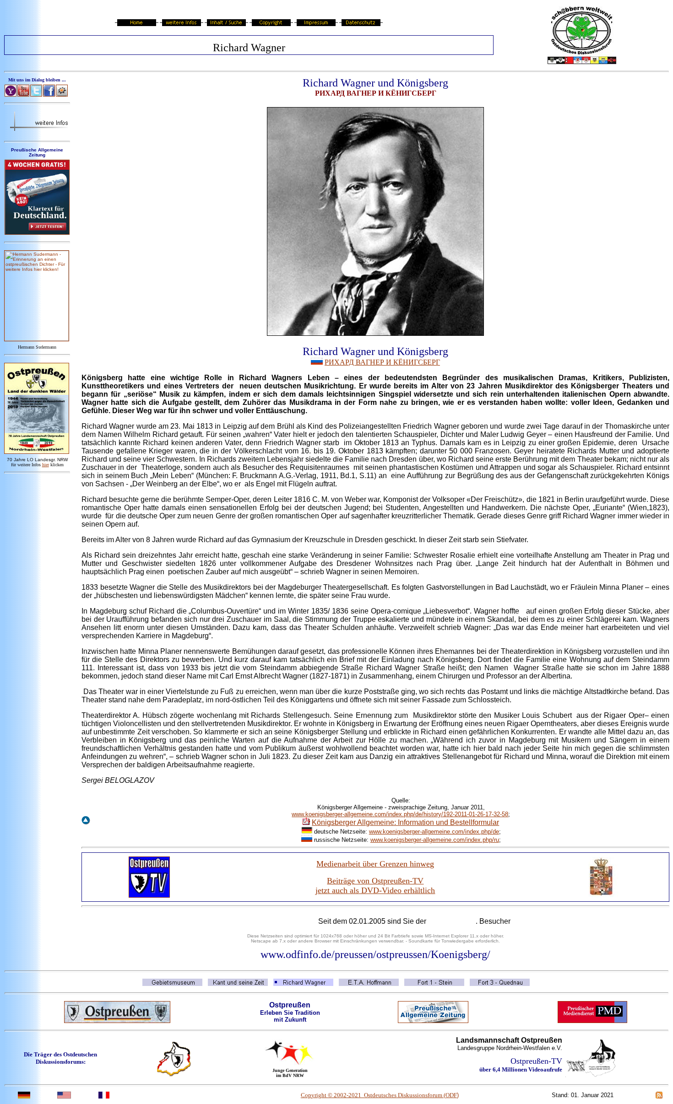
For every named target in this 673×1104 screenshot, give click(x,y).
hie (45, 464)
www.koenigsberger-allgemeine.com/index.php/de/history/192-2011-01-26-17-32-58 (400, 814)
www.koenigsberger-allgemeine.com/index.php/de (434, 831)
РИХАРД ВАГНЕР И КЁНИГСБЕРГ (382, 362)
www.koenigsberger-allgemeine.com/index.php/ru (434, 839)
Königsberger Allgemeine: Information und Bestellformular (405, 822)
